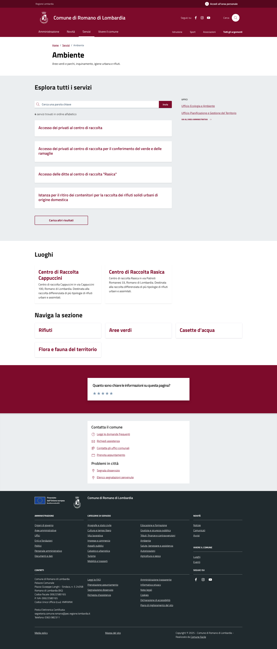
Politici (38, 546)
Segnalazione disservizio (100, 590)
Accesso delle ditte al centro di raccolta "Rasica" (77, 174)
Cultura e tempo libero (99, 530)
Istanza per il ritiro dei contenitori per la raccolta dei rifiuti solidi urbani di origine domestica (98, 197)
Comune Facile (198, 637)
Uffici (37, 535)
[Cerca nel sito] (235, 18)
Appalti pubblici (96, 546)
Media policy (41, 633)
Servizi (66, 45)
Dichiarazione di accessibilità (155, 600)
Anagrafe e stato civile (99, 525)
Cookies (144, 595)
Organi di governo (44, 525)
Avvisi (196, 535)
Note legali (146, 590)
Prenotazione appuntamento (103, 585)
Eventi (196, 562)
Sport (192, 32)
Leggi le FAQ (94, 580)
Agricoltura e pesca (150, 556)
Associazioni (209, 32)
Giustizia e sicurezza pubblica (155, 530)
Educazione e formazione (153, 525)
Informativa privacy (150, 585)
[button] (221, 4)
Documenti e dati (44, 556)
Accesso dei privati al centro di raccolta (70, 127)
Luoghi (196, 557)
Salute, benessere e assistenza (156, 546)
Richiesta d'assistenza (99, 595)
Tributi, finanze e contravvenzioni (157, 535)
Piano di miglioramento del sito (156, 605)
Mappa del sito (113, 633)
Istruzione (177, 32)
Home (55, 45)
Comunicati (199, 530)
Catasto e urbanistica (99, 551)
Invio (165, 104)
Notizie (197, 525)
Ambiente (145, 540)
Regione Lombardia (45, 3)
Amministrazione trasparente (156, 580)
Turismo (92, 556)
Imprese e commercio (99, 540)
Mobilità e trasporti (98, 561)
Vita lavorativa (95, 535)
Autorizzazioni (147, 551)
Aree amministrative (45, 530)
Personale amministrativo (48, 551)
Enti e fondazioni (43, 540)
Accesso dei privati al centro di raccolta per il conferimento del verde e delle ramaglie (100, 151)
